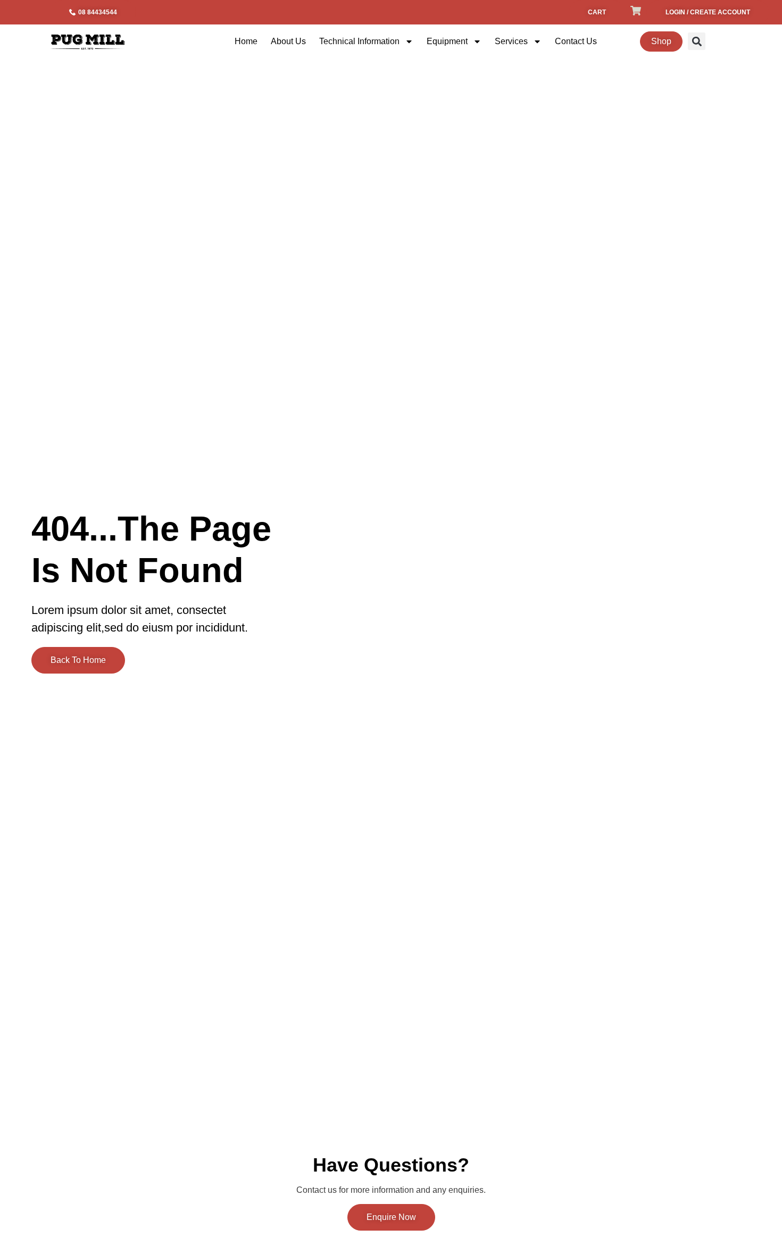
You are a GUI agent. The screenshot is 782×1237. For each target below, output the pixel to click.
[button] (696, 41)
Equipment (447, 41)
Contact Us (576, 41)
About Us (288, 41)
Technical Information (359, 41)
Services (511, 41)
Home (246, 41)
